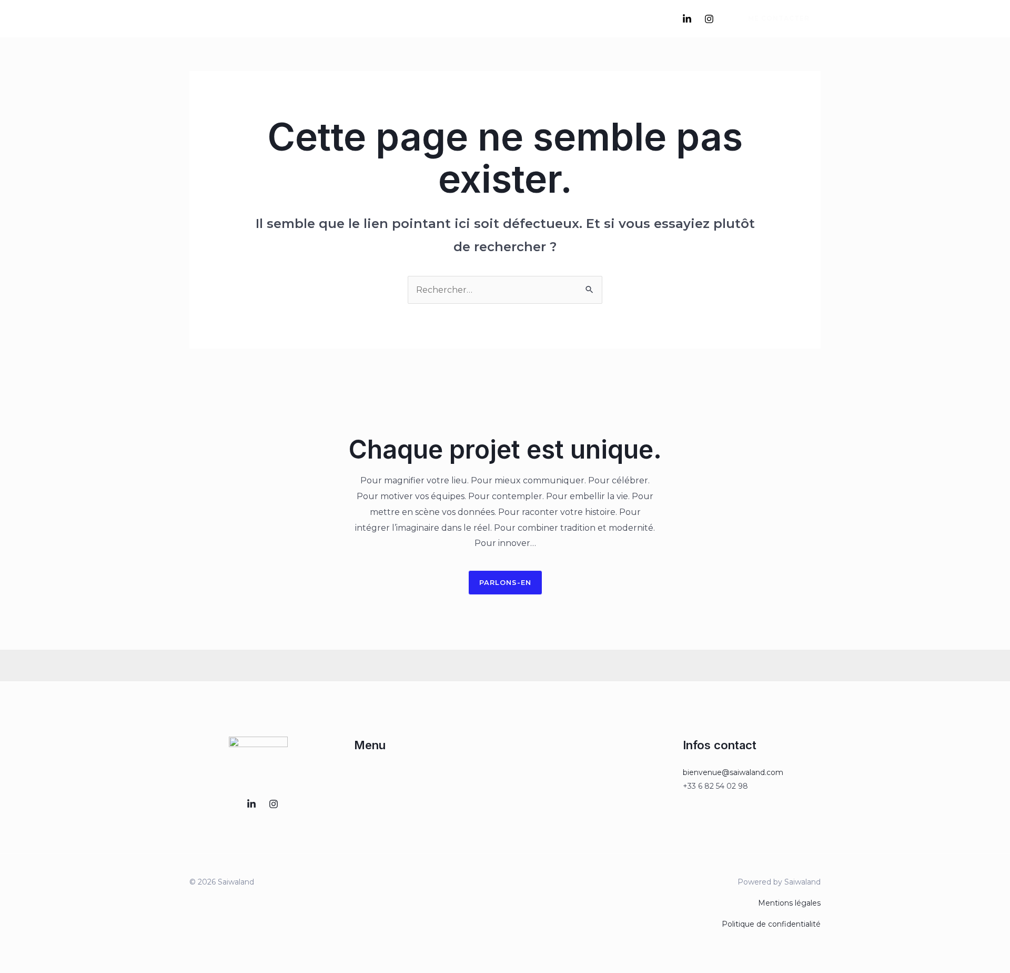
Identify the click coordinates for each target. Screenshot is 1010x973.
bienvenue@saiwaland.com (733, 772)
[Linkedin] (687, 19)
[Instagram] (709, 19)
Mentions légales (789, 903)
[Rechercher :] (505, 290)
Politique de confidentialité (771, 924)
